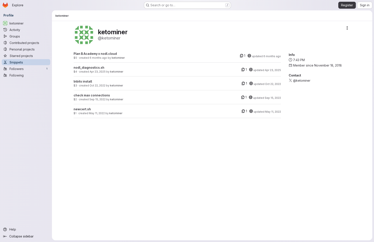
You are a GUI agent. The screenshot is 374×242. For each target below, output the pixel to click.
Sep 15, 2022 (97, 99)
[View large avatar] (84, 34)
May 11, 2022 (97, 113)
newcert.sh (82, 109)
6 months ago (98, 57)
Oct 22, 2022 (97, 85)
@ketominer (301, 80)
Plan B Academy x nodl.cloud (95, 53)
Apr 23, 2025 (98, 71)
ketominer (118, 57)
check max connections (92, 95)
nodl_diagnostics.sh (89, 67)
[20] (249, 55)
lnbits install (83, 81)
